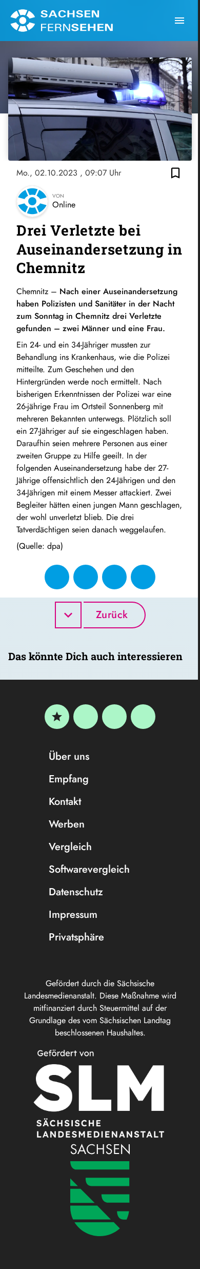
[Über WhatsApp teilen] (114, 577)
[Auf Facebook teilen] (57, 577)
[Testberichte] (57, 716)
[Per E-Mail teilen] (143, 577)
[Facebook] (85, 716)
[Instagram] (114, 716)
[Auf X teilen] (85, 577)
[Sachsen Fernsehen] (61, 20)
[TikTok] (143, 716)
